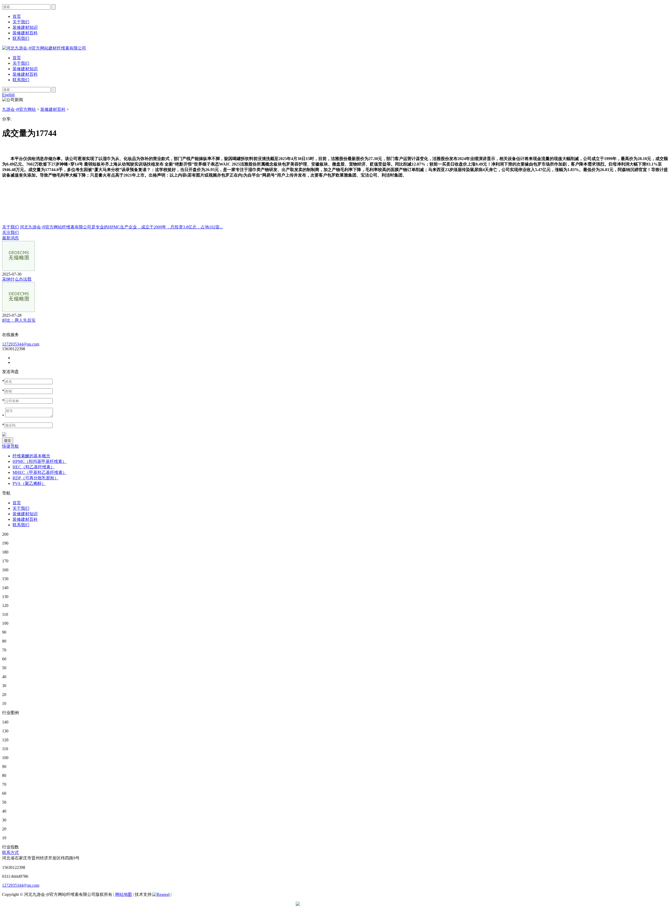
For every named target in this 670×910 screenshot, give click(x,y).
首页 (17, 58)
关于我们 (21, 63)
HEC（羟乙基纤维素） (34, 467)
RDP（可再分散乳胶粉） (36, 478)
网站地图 (123, 894)
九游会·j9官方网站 (19, 109)
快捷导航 (10, 446)
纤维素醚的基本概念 (31, 456)
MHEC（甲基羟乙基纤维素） (40, 472)
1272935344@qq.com (20, 344)
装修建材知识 (25, 69)
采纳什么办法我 (16, 279)
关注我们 (10, 232)
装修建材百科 (25, 74)
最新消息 (10, 238)
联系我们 (21, 80)
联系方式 (10, 852)
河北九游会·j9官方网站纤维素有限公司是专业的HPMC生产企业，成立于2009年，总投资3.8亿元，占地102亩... (121, 227)
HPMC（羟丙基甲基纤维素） (39, 461)
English (8, 94)
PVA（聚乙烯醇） (29, 483)
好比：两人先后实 (19, 320)
